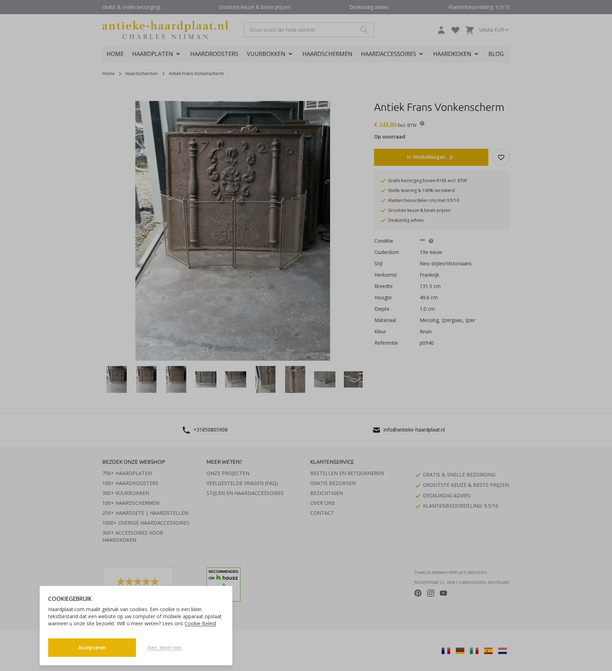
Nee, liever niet (164, 647)
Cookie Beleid (200, 623)
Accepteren (92, 647)
